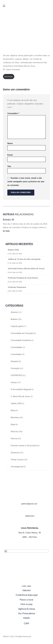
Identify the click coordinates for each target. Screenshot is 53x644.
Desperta (14, 361)
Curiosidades (16, 354)
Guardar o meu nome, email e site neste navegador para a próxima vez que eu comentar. (25, 181)
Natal (13, 425)
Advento (14, 312)
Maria (13, 410)
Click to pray (26, 604)
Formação (15, 368)
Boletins (14, 319)
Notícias (14, 432)
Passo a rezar (26, 599)
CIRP (26, 623)
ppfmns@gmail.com (29, 504)
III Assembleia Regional (21, 389)
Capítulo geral (17, 326)
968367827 (30, 516)
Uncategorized (17, 467)
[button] (5, 23)
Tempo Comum (17, 460)
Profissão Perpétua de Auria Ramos (23, 278)
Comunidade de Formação (22, 333)
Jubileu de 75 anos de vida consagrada (24, 259)
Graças (14, 382)
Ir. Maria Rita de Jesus (20, 396)
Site (9, 166)
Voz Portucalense (26, 613)
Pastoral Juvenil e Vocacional (23, 446)
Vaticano (26, 590)
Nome (10, 143)
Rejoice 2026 (13, 250)
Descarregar (8, 76)
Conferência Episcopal (26, 595)
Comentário (13, 113)
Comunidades (16, 347)
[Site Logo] (9, 11)
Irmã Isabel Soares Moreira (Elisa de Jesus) (26, 269)
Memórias (15, 418)
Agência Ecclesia (26, 609)
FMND (26, 618)
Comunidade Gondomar (21, 340)
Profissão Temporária (17, 287)
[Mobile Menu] (8, 32)
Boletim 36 (8, 219)
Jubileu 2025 (16, 403)
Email (10, 155)
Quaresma (15, 453)
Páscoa (14, 439)
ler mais (6, 231)
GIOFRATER (16, 375)
